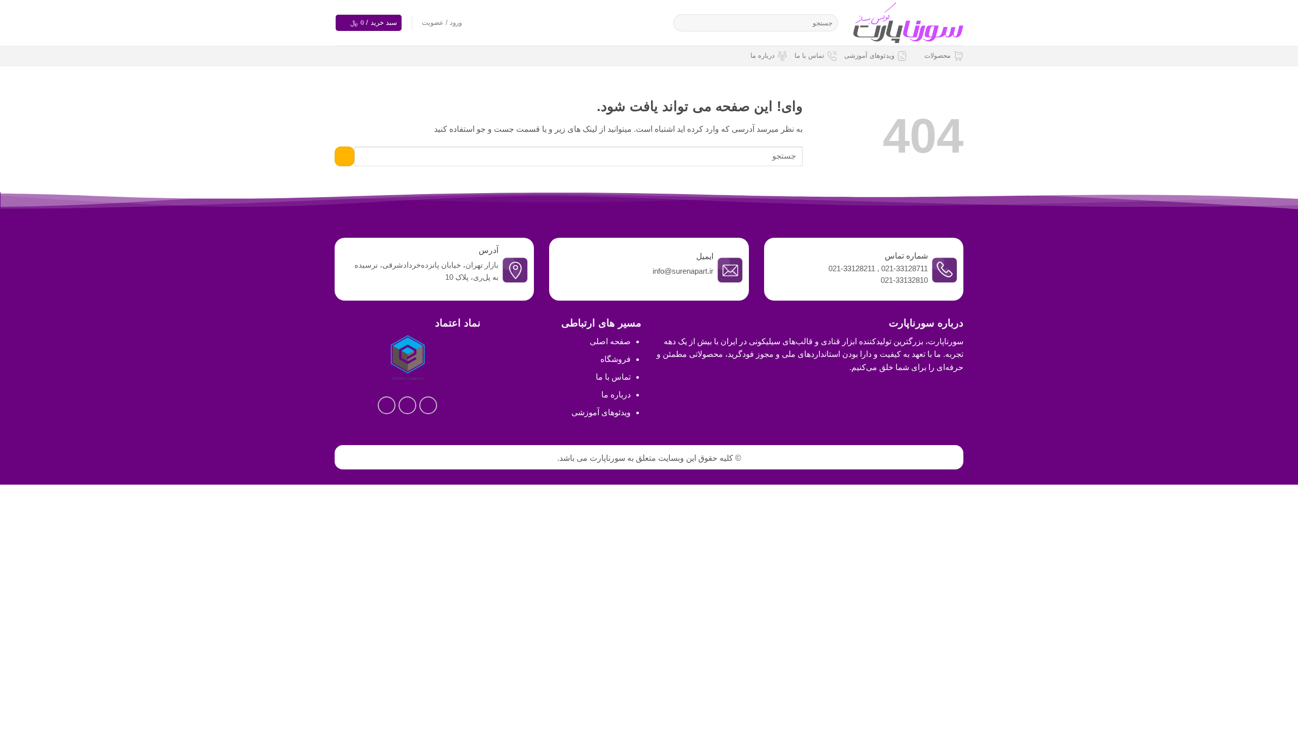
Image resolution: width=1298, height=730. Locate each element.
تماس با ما (809, 55)
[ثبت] (683, 22)
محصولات (937, 55)
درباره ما (762, 55)
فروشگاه (615, 359)
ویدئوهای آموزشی (869, 55)
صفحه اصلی (610, 341)
